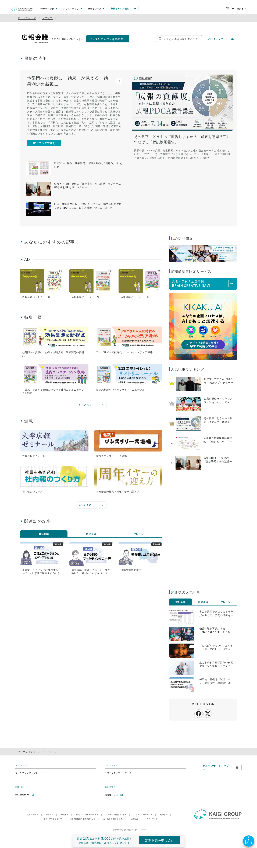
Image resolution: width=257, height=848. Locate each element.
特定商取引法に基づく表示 (89, 814)
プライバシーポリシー (145, 814)
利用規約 (165, 814)
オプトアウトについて (55, 818)
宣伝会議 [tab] (44, 533)
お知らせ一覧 (34, 814)
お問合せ (136, 818)
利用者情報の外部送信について (84, 818)
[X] (207, 713)
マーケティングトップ (26, 772)
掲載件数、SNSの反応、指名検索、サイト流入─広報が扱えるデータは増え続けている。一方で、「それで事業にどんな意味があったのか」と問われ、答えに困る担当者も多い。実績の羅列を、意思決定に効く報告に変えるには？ (182, 154)
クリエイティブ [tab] (71, 8)
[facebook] (198, 713)
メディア (47, 18)
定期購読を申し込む (159, 840)
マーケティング (27, 18)
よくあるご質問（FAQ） (115, 818)
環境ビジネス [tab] (94, 8)
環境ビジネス (111, 794)
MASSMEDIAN (22, 794)
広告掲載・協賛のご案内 (118, 814)
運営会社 (51, 814)
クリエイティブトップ (116, 772)
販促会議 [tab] (91, 533)
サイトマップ (152, 818)
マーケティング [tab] (46, 8)
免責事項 (66, 814)
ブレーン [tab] (139, 533)
